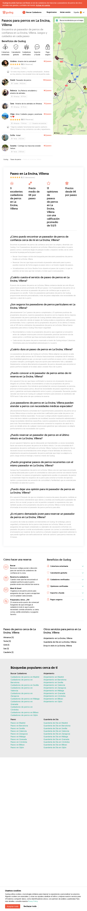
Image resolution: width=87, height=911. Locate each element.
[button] (65, 566)
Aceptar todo (12, 906)
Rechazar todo (30, 906)
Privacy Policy (33, 901)
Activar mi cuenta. (43, 5)
